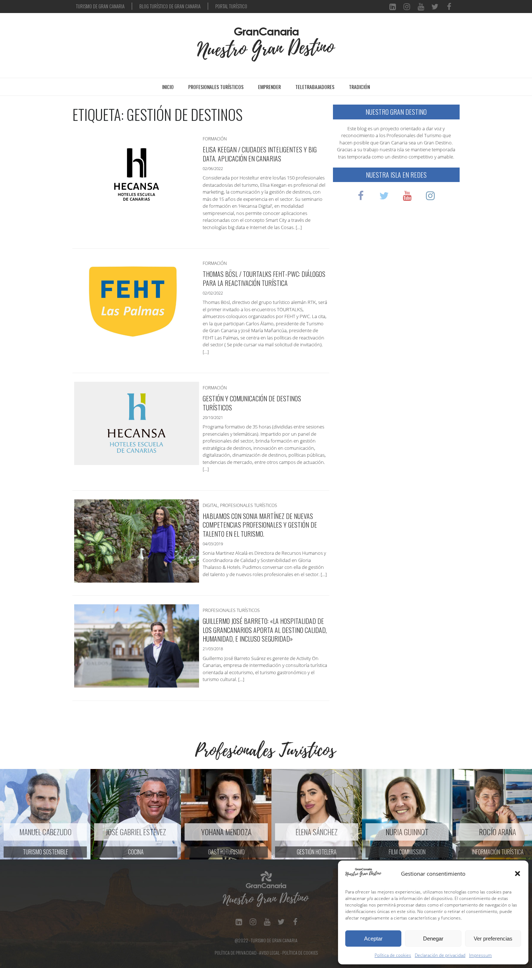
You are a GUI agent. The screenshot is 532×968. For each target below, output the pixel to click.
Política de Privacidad (236, 953)
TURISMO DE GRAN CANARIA (100, 6)
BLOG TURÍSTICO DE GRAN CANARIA (169, 6)
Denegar (433, 938)
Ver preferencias (493, 938)
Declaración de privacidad (440, 955)
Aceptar (373, 938)
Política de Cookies (300, 953)
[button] (517, 873)
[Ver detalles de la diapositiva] (132, 814)
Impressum (480, 955)
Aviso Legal (269, 953)
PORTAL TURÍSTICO (231, 6)
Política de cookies (393, 955)
